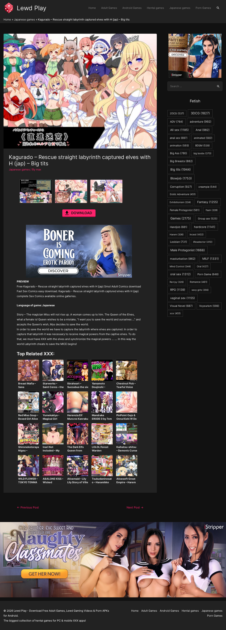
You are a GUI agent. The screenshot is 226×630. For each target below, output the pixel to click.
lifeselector (202, 241)
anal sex (178, 138)
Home (92, 8)
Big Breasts (181, 161)
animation (179, 145)
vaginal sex (182, 298)
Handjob (178, 227)
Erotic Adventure (183, 194)
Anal (203, 130)
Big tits (180, 169)
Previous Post (28, 507)
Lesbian (178, 241)
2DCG (177, 113)
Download (81, 213)
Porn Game (208, 274)
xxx (175, 313)
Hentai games (155, 8)
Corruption (181, 186)
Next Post (135, 507)
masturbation (182, 258)
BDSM (202, 145)
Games (180, 218)
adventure (200, 121)
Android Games (132, 8)
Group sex (207, 218)
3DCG (200, 113)
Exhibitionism (180, 202)
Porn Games (203, 8)
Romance (198, 282)
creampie (207, 186)
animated (203, 138)
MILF (210, 258)
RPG (177, 289)
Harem (177, 234)
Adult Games (109, 8)
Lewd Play (31, 8)
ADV (176, 121)
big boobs (202, 153)
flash (212, 210)
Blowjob (181, 178)
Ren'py (177, 282)
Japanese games (179, 8)
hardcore (204, 227)
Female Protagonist (185, 210)
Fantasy (207, 202)
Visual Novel (181, 306)
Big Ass (178, 153)
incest (197, 234)
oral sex (180, 274)
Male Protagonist (187, 250)
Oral (202, 266)
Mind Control (180, 266)
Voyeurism (209, 306)
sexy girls (200, 289)
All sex (179, 130)
